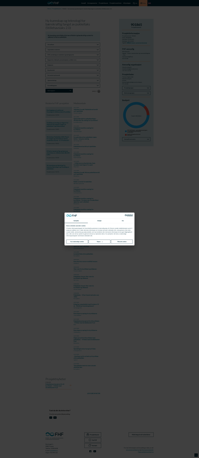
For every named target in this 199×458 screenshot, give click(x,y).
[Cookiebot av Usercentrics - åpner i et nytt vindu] (126, 215)
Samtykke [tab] (76, 220)
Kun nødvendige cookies (77, 241)
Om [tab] (123, 220)
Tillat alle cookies (122, 241)
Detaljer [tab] (99, 220)
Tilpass (99, 241)
